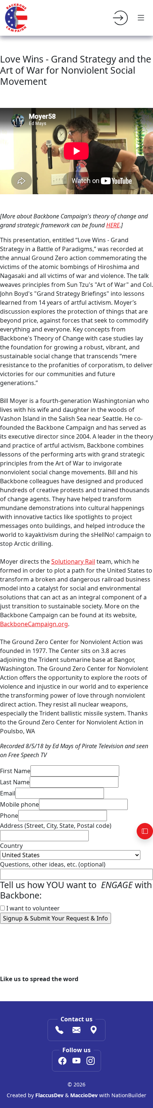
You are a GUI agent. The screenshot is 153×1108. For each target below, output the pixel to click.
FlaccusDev (49, 1095)
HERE (113, 225)
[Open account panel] (145, 831)
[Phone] (59, 1031)
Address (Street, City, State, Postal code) (55, 826)
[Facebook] (62, 1061)
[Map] (93, 1031)
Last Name (15, 782)
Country (11, 846)
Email (7, 793)
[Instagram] (91, 1061)
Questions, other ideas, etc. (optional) (52, 864)
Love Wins (14, 947)
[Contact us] (76, 1031)
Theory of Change (99, 947)
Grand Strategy (52, 947)
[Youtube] (76, 1061)
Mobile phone (19, 804)
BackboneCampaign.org (34, 624)
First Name (15, 771)
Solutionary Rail (73, 561)
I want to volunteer (32, 908)
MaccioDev (84, 1095)
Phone (9, 815)
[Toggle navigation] (141, 17)
